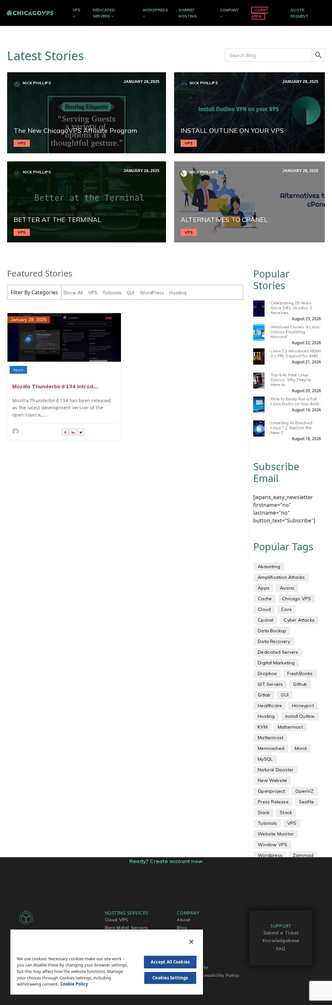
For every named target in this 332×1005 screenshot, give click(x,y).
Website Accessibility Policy (208, 975)
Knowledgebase (281, 940)
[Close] (191, 942)
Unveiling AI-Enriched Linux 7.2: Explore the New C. (291, 427)
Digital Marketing (276, 663)
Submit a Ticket (281, 932)
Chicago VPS (296, 599)
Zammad (303, 855)
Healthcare (270, 705)
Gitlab (264, 695)
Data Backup (272, 631)
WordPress (155, 10)
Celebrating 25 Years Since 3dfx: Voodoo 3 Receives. (291, 307)
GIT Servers (270, 684)
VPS (77, 10)
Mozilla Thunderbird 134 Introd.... (55, 386)
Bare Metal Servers (126, 927)
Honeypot (303, 705)
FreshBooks (300, 673)
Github (300, 684)
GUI (131, 293)
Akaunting (269, 566)
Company (229, 10)
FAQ (281, 948)
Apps (18, 369)
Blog (182, 927)
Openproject (271, 791)
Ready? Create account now (166, 861)
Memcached (271, 748)
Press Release (273, 802)
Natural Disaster (275, 770)
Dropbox (267, 673)
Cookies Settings (170, 978)
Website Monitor (276, 834)
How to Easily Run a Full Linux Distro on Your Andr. (295, 401)
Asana (287, 588)
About (183, 919)
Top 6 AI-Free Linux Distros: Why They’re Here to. (291, 379)
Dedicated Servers (278, 652)
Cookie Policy (74, 984)
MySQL (265, 759)
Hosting (177, 293)
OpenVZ (304, 791)
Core (286, 609)
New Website (272, 780)
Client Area (259, 13)
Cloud (264, 609)
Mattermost (270, 738)
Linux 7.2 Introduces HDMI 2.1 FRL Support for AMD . (296, 353)
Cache (265, 599)
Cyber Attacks (299, 620)
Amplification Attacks (281, 577)
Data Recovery (274, 641)
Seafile (306, 802)
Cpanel (265, 620)
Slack (263, 812)
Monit (301, 748)
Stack (286, 812)
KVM (262, 727)
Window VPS (272, 844)
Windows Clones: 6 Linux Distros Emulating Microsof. (295, 331)
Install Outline (300, 716)
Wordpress (270, 855)
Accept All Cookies (170, 962)
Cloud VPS (116, 919)
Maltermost (290, 727)
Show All (73, 293)
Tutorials (112, 293)
